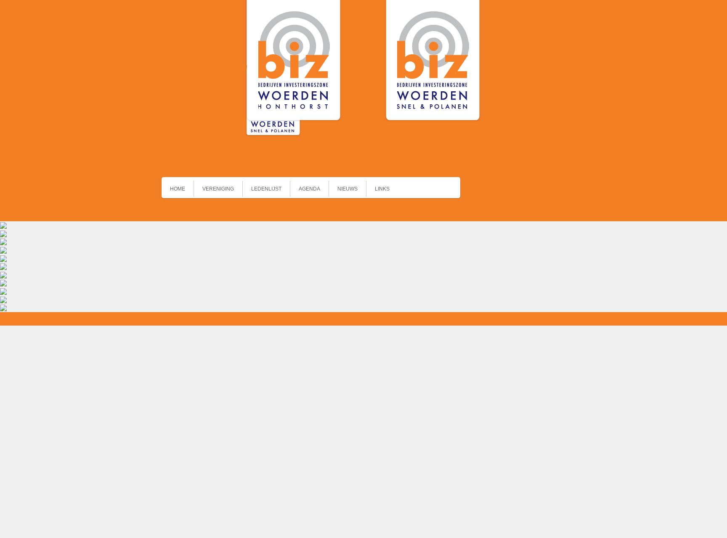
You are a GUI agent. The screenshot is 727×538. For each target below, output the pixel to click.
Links (382, 189)
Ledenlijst (266, 189)
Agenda (309, 189)
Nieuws (347, 189)
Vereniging (218, 189)
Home (177, 189)
